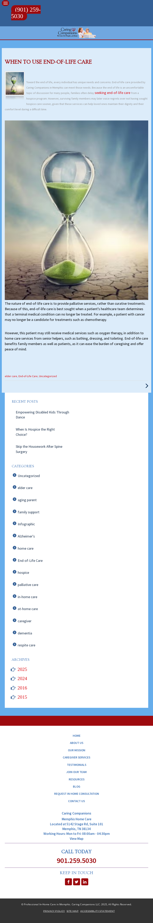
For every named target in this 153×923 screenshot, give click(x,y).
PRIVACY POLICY (54, 910)
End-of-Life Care (28, 376)
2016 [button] (22, 687)
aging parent (27, 500)
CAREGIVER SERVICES (76, 757)
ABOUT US (76, 743)
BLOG (76, 786)
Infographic (26, 524)
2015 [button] (22, 697)
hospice (23, 572)
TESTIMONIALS (76, 765)
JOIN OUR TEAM (76, 772)
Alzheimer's (26, 536)
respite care (26, 645)
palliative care (28, 584)
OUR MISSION (76, 750)
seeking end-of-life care (113, 92)
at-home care (28, 608)
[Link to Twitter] (76, 881)
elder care (11, 376)
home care (25, 548)
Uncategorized (48, 376)
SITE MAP (72, 910)
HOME (76, 736)
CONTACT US (76, 801)
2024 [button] (22, 678)
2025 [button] (22, 669)
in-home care (27, 597)
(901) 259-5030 (26, 12)
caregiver (24, 621)
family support (28, 512)
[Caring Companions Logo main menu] (5, 3)
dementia (25, 633)
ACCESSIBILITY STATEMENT (97, 910)
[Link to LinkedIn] (84, 881)
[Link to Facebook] (68, 881)
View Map (76, 838)
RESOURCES (76, 779)
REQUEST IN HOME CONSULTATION (76, 794)
